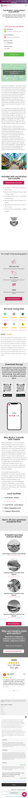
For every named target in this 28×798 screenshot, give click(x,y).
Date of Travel (8, 40)
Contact (3, 715)
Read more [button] (6, 687)
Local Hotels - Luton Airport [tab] (13, 505)
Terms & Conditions (9, 796)
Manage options (14, 793)
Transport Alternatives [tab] (12, 511)
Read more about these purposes (19, 780)
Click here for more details (14, 555)
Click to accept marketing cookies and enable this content (14, 72)
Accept (14, 784)
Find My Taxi (14, 54)
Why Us (2, 710)
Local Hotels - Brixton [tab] (11, 498)
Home (2, 700)
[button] (26, 717)
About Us (3, 706)
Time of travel (8, 46)
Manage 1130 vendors (7, 780)
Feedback (3, 713)
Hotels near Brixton (11, 501)
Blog (2, 708)
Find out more (5, 320)
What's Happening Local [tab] (12, 508)
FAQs (2, 711)
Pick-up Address (8, 29)
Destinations (8, 700)
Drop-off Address (9, 35)
